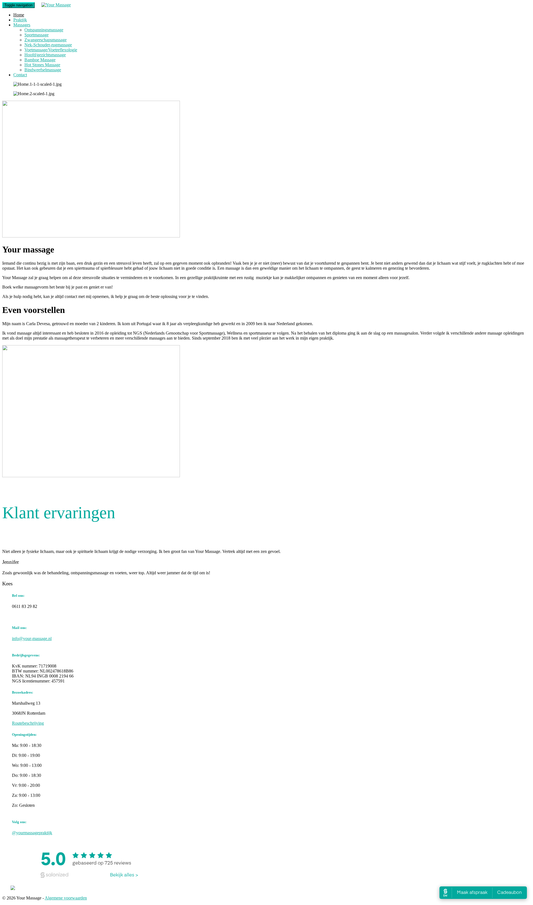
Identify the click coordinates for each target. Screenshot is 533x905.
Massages (21, 24)
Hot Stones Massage (42, 64)
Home (18, 14)
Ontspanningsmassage (43, 29)
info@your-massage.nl (32, 638)
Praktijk (20, 19)
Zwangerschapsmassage (45, 39)
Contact (20, 74)
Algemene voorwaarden (66, 898)
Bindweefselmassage (42, 69)
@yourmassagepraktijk (32, 832)
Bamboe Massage (40, 59)
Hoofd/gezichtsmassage (45, 54)
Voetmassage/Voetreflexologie (50, 49)
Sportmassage (36, 34)
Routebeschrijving (28, 723)
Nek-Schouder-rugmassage (48, 44)
